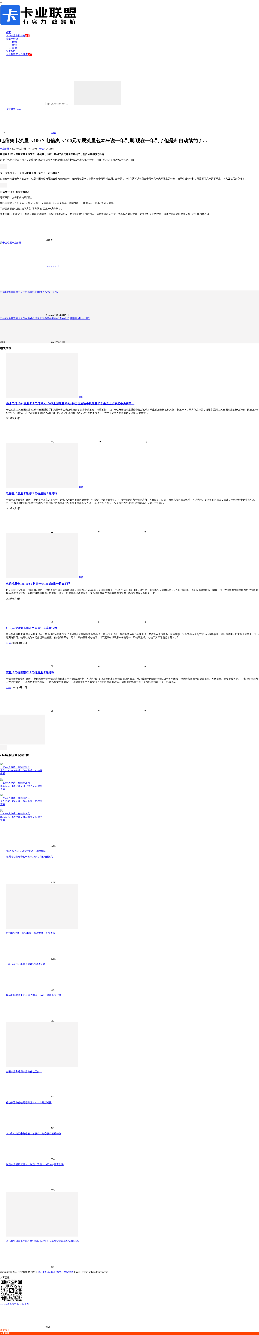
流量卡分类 (12, 38)
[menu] (1, 2)
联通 (14, 45)
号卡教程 (11, 51)
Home (13, 109)
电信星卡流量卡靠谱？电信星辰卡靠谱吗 (31, 493)
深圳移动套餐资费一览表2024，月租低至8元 (29, 856)
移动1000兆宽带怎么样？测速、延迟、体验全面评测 (33, 995)
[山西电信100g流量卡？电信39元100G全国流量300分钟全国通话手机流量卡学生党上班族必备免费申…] (42, 397)
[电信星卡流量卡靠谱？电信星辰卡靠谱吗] (42, 487)
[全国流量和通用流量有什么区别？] (42, 1066)
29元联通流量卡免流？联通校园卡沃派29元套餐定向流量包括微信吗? (42, 1241)
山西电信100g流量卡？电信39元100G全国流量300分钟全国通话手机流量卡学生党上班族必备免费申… (70, 403)
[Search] (97, 93)
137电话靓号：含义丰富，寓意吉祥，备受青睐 (30, 933)
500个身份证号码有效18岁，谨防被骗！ (27, 851)
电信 (14, 48)
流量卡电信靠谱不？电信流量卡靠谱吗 (30, 672)
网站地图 (68, 1272)
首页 (8, 32)
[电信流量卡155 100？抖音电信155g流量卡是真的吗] (42, 577)
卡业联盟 (5, 148)
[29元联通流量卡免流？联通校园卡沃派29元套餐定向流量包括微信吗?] (42, 1235)
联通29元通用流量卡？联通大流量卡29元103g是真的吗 (35, 1164)
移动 (14, 42)
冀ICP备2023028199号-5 (51, 1272)
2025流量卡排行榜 (15, 35)
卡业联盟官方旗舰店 (17, 54)
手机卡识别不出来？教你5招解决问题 (26, 964)
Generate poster (52, 266)
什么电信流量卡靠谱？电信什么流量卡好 (31, 628)
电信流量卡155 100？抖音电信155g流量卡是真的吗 (38, 583)
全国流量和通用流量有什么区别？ (24, 1071)
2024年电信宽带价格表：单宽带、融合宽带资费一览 (33, 1133)
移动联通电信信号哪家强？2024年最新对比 (29, 1102)
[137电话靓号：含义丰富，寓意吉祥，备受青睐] (42, 928)
